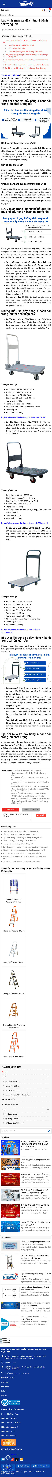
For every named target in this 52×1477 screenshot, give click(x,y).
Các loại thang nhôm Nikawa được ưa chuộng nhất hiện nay (35, 1256)
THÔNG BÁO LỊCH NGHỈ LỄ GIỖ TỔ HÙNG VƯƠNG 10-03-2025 (35, 1206)
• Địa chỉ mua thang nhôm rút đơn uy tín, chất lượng (30, 798)
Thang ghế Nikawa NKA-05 (14, 994)
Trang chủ (3, 15)
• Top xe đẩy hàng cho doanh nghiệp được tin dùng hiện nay (30, 783)
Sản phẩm (5, 10)
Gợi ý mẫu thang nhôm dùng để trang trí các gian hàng (23, 838)
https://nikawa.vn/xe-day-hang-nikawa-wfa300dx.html (24, 523)
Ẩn (31, 36)
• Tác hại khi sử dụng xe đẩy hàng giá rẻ (26, 770)
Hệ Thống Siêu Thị (11, 1119)
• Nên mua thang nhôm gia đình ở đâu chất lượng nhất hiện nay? (29, 802)
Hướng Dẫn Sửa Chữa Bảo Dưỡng (17, 1095)
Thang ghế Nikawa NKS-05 (13, 931)
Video (4, 1077)
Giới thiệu (5, 1382)
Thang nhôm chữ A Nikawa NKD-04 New (14, 1026)
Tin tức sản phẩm (8, 1100)
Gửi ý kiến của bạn (10, 810)
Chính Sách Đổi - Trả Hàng (11, 1423)
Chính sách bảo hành (9, 1418)
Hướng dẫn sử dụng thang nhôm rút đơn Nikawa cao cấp (35, 1288)
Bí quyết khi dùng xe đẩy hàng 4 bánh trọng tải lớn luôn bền (27, 65)
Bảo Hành (5, 1387)
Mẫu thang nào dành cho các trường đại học (19, 834)
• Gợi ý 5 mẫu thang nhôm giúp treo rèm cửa (27, 796)
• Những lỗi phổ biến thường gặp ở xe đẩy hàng (28, 793)
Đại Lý (3, 1391)
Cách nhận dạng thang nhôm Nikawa (35, 1242)
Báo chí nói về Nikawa (10, 1104)
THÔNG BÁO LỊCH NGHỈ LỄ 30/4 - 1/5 (36, 1174)
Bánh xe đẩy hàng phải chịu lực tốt (21, 45)
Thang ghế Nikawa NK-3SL (13, 962)
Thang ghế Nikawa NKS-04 (13, 1056)
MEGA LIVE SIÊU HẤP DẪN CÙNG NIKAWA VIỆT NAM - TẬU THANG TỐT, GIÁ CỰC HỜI (34, 1144)
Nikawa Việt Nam (12, 1454)
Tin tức (11, 15)
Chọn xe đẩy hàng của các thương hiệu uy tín (25, 52)
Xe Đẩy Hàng (24, 1466)
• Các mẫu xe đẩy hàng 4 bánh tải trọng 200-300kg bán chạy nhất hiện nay (30, 790)
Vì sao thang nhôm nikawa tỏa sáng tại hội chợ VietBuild (35, 1304)
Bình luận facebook (30, 810)
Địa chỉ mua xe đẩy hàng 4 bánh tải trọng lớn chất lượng (25, 68)
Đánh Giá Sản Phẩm (12, 1090)
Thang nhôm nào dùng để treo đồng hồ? (18, 844)
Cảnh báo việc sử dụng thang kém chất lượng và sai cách (24, 850)
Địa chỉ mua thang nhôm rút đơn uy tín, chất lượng (21, 861)
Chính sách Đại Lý (8, 1431)
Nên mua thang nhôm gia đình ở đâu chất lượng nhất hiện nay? (24, 857)
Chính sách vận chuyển (10, 1427)
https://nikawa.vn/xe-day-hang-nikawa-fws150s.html (23, 417)
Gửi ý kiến (41, 815)
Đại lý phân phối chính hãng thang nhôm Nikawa (34, 1317)
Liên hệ (4, 1395)
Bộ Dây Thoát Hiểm (41, 1466)
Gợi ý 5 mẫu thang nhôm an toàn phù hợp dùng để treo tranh (25, 847)
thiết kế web (33, 1472)
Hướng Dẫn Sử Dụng (12, 1086)
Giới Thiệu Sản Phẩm (12, 1081)
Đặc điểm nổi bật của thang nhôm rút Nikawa (36, 1275)
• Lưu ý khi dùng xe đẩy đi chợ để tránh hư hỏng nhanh (29, 774)
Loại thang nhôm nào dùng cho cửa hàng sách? (21, 831)
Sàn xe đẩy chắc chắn (17, 48)
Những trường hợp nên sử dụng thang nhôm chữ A (22, 853)
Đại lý (4, 1109)
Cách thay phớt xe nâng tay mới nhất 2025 (35, 1161)
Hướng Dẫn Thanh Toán (10, 1414)
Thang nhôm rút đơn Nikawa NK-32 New (14, 900)
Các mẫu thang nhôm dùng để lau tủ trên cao (20, 841)
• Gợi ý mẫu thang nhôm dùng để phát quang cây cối (30, 786)
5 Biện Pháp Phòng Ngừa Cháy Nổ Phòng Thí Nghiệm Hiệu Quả (34, 1191)
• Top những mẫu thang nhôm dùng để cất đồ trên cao (29, 778)
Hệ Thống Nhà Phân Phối (14, 1123)
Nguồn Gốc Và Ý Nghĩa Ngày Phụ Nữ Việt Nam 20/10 (35, 1223)
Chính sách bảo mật (8, 1436)
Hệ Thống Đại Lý (11, 1114)
